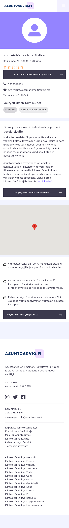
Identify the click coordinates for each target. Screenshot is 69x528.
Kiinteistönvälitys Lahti (18, 486)
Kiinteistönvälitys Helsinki (20, 457)
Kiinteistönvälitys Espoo (19, 461)
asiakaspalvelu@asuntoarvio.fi (23, 417)
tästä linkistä (45, 181)
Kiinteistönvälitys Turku (19, 472)
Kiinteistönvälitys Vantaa (20, 464)
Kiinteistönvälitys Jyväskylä (22, 483)
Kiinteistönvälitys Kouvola (20, 497)
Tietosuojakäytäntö (16, 446)
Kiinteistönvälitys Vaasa (19, 479)
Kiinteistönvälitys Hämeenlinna (24, 505)
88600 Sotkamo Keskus (33, 109)
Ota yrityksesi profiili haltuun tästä (38, 192)
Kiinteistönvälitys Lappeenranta (24, 501)
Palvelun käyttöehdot (18, 442)
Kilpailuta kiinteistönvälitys (21, 427)
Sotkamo (10, 109)
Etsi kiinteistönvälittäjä (18, 431)
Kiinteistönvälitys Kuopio (19, 490)
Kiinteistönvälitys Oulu (18, 475)
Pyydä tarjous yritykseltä (34, 314)
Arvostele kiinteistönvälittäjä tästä (38, 74)
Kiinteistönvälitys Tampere (21, 468)
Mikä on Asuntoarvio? (18, 435)
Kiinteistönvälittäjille (17, 438)
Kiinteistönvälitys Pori (18, 494)
